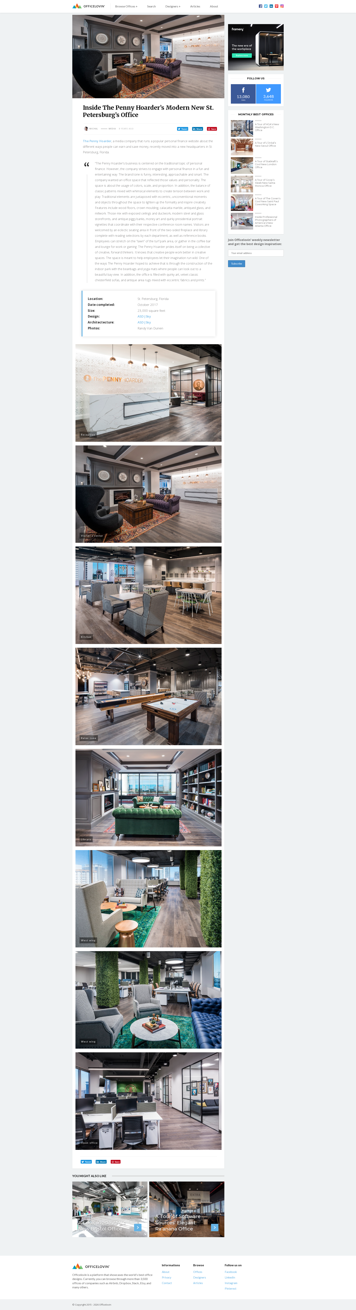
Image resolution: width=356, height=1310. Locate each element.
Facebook (231, 1271)
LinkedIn (230, 1277)
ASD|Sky (144, 316)
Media (112, 128)
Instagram (231, 1283)
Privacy (166, 1277)
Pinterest (230, 1288)
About (214, 6)
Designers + (173, 6)
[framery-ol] (256, 47)
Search (151, 6)
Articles (195, 6)
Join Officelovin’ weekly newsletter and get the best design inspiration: (255, 242)
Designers (199, 1277)
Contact (167, 1283)
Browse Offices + (126, 6)
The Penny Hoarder (97, 141)
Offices (197, 1271)
